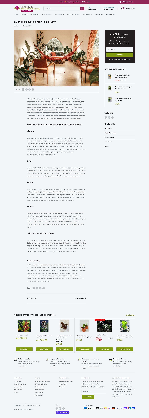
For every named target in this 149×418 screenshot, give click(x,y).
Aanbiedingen (34, 14)
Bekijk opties (24, 349)
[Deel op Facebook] (23, 89)
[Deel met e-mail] (33, 89)
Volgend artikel (79, 298)
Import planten (109, 137)
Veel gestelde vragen (66, 381)
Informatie (86, 14)
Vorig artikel (32, 298)
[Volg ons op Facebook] (106, 117)
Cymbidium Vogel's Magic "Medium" (44, 336)
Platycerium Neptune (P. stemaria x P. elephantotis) (124, 336)
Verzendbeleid (39, 390)
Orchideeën (58, 14)
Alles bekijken (130, 315)
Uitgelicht (24, 14)
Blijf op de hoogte (127, 2)
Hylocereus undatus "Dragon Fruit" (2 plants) (84, 336)
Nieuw (16, 14)
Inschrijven (119, 54)
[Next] (134, 335)
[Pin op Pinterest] (26, 89)
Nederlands (18, 405)
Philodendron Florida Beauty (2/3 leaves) (123, 99)
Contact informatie (41, 384)
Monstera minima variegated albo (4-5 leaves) (123, 88)
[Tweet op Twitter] (29, 89)
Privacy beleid (39, 387)
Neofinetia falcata (102, 335)
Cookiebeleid (39, 395)
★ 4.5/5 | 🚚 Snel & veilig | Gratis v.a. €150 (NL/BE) (74, 2)
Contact (61, 387)
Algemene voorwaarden (42, 381)
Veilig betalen (39, 392)
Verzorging (62, 384)
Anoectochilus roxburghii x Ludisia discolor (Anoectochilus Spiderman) (64, 338)
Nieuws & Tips (110, 14)
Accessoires (108, 142)
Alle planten (46, 14)
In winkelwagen (64, 349)
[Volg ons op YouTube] (112, 117)
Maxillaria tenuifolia (22, 335)
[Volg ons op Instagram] (109, 117)
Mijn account (108, 9)
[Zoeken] (82, 8)
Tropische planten (72, 14)
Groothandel (99, 14)
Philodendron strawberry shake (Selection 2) (122, 76)
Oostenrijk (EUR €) (32, 405)
